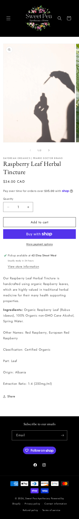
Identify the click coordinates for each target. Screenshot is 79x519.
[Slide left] (30, 150)
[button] (8, 18)
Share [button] (11, 396)
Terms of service (51, 510)
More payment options (39, 244)
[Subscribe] (62, 435)
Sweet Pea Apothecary (37, 498)
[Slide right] (49, 150)
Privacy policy (32, 503)
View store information (23, 266)
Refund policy (30, 510)
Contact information (55, 503)
